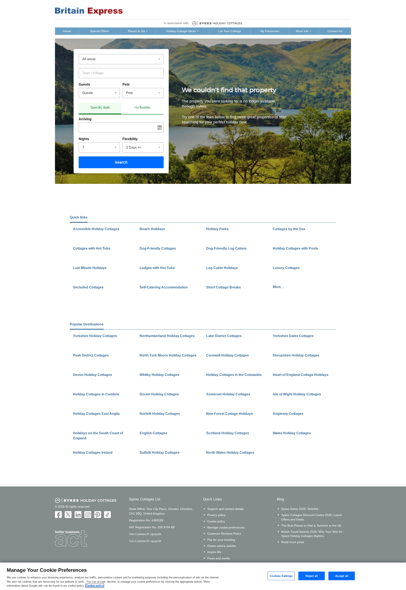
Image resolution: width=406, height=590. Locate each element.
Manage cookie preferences (226, 527)
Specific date (100, 107)
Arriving (85, 119)
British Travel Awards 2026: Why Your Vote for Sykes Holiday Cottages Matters (312, 534)
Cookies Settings (281, 575)
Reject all (312, 575)
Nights (84, 139)
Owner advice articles (221, 546)
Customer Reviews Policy (224, 533)
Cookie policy (216, 521)
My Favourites (269, 31)
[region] (203, 576)
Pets (126, 84)
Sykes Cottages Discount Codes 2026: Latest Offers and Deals (311, 517)
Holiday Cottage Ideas (181, 31)
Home (67, 31)
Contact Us (335, 31)
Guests (84, 84)
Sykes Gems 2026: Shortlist (299, 509)
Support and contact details (225, 509)
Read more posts (292, 542)
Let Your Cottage (229, 31)
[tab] (100, 108)
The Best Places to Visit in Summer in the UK (311, 525)
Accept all (341, 575)
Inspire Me (214, 552)
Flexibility (130, 139)
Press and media (218, 558)
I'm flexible (142, 107)
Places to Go (136, 31)
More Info (302, 31)
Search (121, 162)
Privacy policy (216, 515)
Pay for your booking (221, 539)
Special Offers (99, 31)
